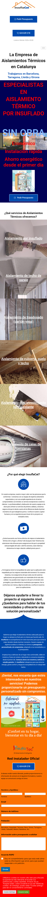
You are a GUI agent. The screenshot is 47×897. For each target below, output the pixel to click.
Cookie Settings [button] (9, 892)
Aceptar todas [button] (23, 892)
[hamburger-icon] (43, 48)
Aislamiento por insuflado (23, 238)
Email (4, 802)
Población (6, 821)
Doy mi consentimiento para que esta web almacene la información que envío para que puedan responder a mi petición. (24, 860)
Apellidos (28, 796)
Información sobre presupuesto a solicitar (19, 834)
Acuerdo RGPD (8, 855)
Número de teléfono (10, 811)
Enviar (5, 869)
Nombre (4, 796)
